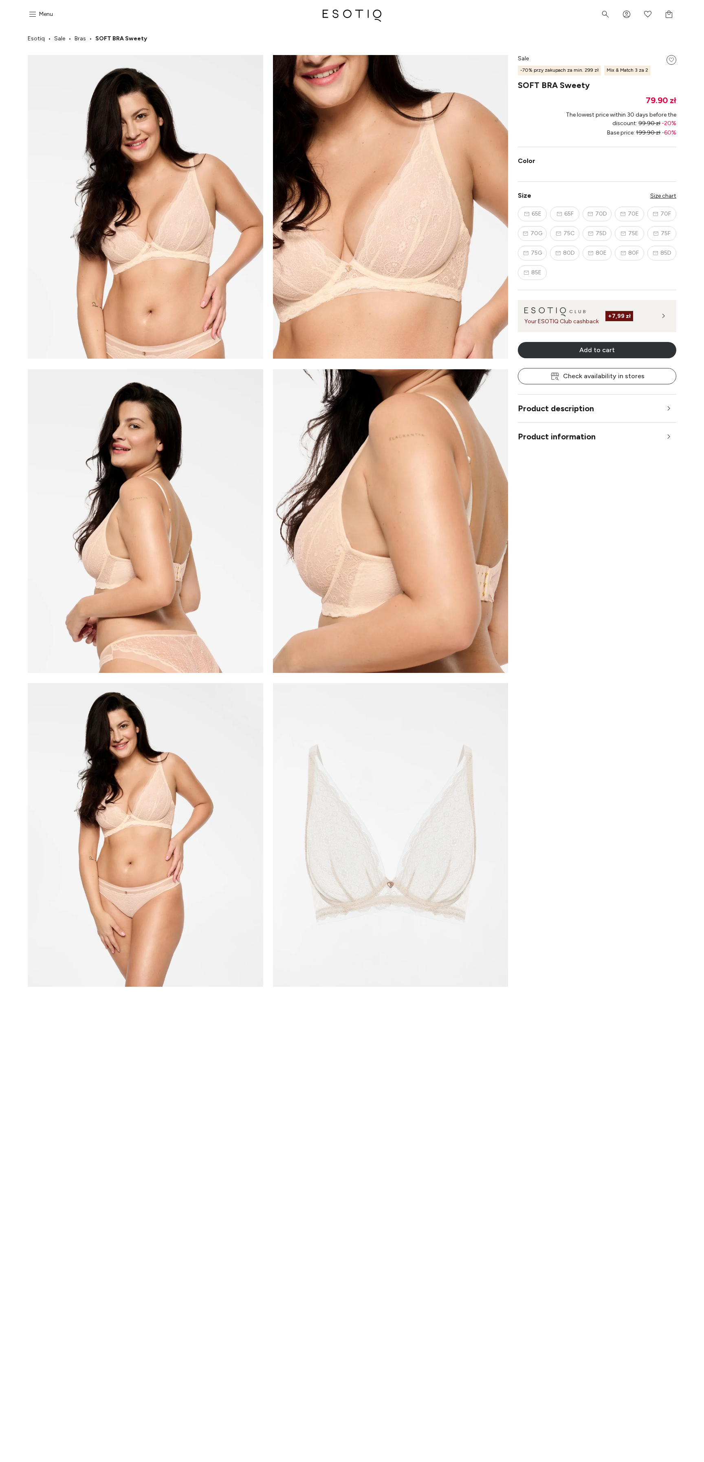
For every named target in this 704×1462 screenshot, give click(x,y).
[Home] (352, 14)
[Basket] (669, 14)
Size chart (663, 195)
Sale (59, 38)
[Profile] (626, 14)
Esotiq (36, 38)
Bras (80, 38)
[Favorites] (647, 14)
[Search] (605, 14)
